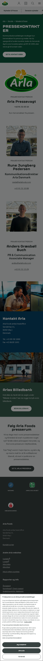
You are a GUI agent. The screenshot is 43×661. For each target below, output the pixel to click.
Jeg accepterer (21, 644)
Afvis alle (21, 651)
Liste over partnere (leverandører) (11, 638)
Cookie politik (28, 622)
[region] (21, 627)
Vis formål (21, 656)
